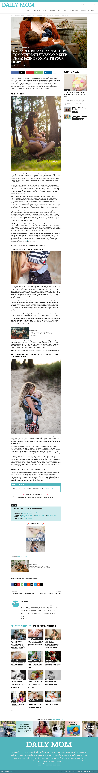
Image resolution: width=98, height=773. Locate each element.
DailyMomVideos (26, 516)
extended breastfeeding (27, 578)
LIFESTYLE (36, 10)
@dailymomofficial (57, 719)
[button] (95, 5)
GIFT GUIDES (44, 1)
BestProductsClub (52, 515)
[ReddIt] (28, 584)
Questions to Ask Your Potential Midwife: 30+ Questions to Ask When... (75, 94)
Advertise (65, 771)
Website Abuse (87, 771)
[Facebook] (2, 1)
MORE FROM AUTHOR (44, 626)
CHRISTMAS (49, 661)
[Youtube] (14, 1)
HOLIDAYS (82, 10)
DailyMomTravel (39, 515)
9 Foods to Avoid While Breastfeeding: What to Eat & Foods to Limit (18, 664)
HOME (58, 10)
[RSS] (10, 1)
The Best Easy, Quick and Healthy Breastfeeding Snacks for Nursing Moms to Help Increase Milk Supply (35, 684)
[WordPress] (27, 619)
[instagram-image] (8, 729)
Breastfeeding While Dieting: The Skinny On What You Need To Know (38, 351)
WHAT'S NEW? (71, 72)
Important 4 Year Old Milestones (50, 593)
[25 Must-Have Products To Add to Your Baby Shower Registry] (53, 696)
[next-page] (14, 710)
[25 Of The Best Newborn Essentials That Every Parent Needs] (18, 696)
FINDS (43, 10)
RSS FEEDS (78, 1)
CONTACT (87, 1)
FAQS (83, 1)
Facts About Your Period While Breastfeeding (32, 469)
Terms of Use (79, 771)
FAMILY (28, 10)
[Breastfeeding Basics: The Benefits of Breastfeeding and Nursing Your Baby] (53, 675)
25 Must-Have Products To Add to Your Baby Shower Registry (52, 704)
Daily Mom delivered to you (30, 512)
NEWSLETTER (72, 1)
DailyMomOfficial (27, 513)
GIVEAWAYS (50, 1)
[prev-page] (11, 710)
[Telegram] (35, 584)
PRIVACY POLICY (93, 1)
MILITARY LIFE (91, 10)
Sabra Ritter (16, 65)
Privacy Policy (72, 771)
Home (12, 15)
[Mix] (38, 584)
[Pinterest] (7, 1)
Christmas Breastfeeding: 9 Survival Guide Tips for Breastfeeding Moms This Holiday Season (52, 644)
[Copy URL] (41, 584)
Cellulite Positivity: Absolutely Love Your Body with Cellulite (22, 594)
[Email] (31, 584)
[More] (54, 72)
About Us (59, 771)
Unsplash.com (20, 556)
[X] (12, 1)
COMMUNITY (73, 10)
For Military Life (34, 661)
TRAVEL (65, 10)
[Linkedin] (25, 584)
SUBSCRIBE (67, 1)
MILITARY (39, 1)
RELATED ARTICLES (21, 626)
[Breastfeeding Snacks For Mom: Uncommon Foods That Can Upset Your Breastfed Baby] (35, 696)
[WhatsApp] (22, 584)
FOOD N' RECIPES (78, 119)
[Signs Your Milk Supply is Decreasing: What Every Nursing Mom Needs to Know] (35, 634)
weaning (35, 578)
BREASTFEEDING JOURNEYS (26, 15)
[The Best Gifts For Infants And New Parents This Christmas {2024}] (53, 656)
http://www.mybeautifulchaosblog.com (28, 603)
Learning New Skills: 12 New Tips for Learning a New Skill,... (79, 109)
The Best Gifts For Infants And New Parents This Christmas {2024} (53, 664)
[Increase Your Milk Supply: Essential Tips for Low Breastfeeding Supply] (35, 656)
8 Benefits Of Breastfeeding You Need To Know (32, 245)
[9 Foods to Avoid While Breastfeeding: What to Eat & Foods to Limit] (18, 656)
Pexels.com (25, 556)
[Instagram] (5, 1)
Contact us (94, 771)
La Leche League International (28, 240)
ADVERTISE (61, 1)
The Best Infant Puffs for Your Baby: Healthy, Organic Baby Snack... (79, 116)
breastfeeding (18, 578)
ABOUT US (56, 1)
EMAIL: (13, 501)
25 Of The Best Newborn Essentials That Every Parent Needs (18, 704)
